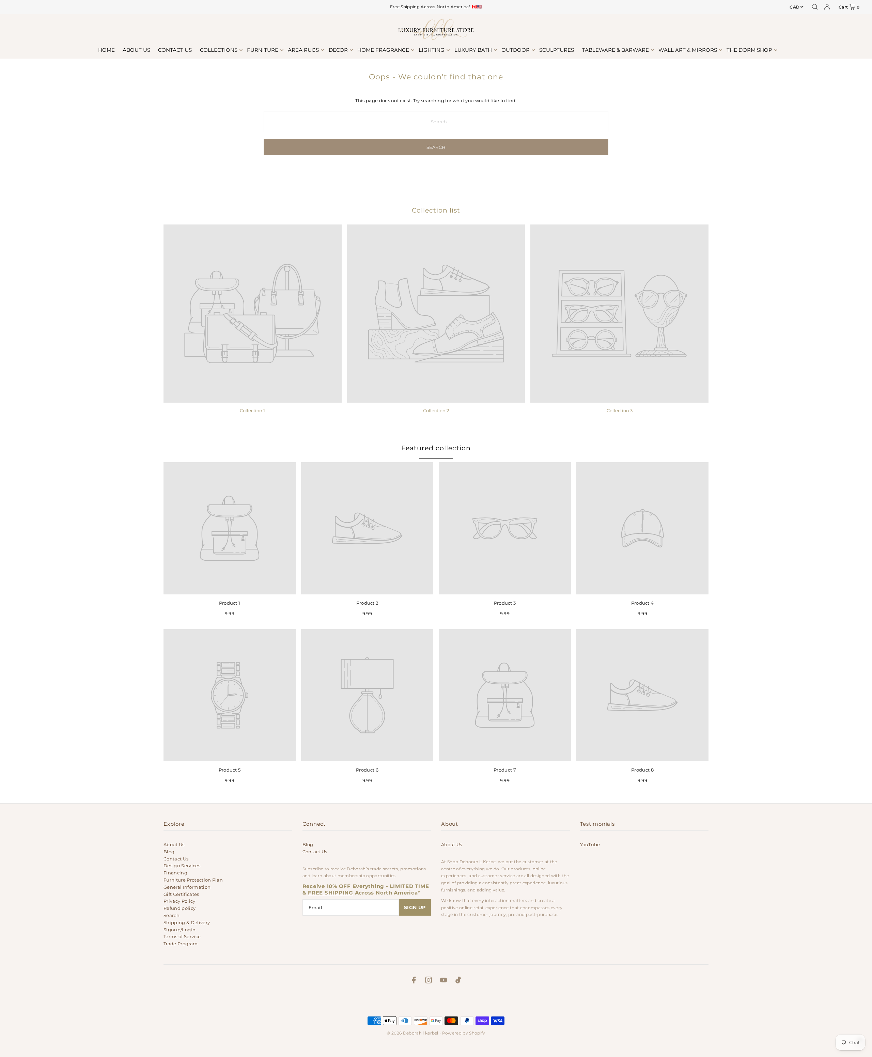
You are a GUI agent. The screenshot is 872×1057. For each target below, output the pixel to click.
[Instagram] (428, 981)
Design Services (182, 865)
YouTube (590, 844)
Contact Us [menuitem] (175, 50)
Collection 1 (252, 410)
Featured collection (435, 448)
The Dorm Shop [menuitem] (749, 50)
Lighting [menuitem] (432, 50)
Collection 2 (436, 410)
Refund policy (180, 908)
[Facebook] (413, 981)
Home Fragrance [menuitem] (383, 50)
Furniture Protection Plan (193, 880)
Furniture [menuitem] (262, 50)
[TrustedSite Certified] (436, 1002)
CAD (794, 7)
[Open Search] (815, 7)
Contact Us (176, 858)
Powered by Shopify (463, 1033)
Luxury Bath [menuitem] (473, 50)
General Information (187, 887)
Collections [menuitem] (218, 50)
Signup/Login (180, 929)
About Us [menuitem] (136, 50)
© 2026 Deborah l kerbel (412, 1033)
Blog (169, 851)
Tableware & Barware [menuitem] (615, 50)
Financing (175, 872)
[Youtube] (443, 981)
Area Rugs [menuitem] (303, 50)
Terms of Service (182, 936)
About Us (174, 844)
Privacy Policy (180, 901)
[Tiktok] (458, 981)
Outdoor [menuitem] (515, 50)
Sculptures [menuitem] (556, 50)
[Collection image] (253, 313)
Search (172, 915)
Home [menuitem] (106, 50)
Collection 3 (620, 410)
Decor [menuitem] (338, 50)
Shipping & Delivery (187, 922)
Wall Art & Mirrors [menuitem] (687, 50)
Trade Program (181, 943)
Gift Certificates (181, 894)
